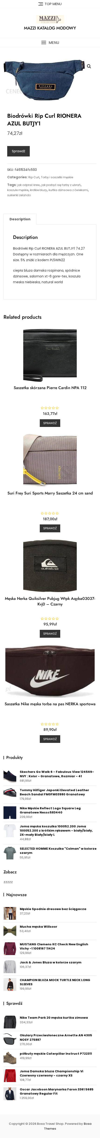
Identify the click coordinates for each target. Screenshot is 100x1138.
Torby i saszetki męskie (57, 177)
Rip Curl (33, 177)
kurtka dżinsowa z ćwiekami (68, 190)
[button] (50, 42)
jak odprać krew (28, 185)
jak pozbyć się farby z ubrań (61, 185)
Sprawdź (18, 151)
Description (20, 219)
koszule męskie (17, 190)
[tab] (20, 219)
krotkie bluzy (38, 190)
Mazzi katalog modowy (50, 28)
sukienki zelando (19, 195)
